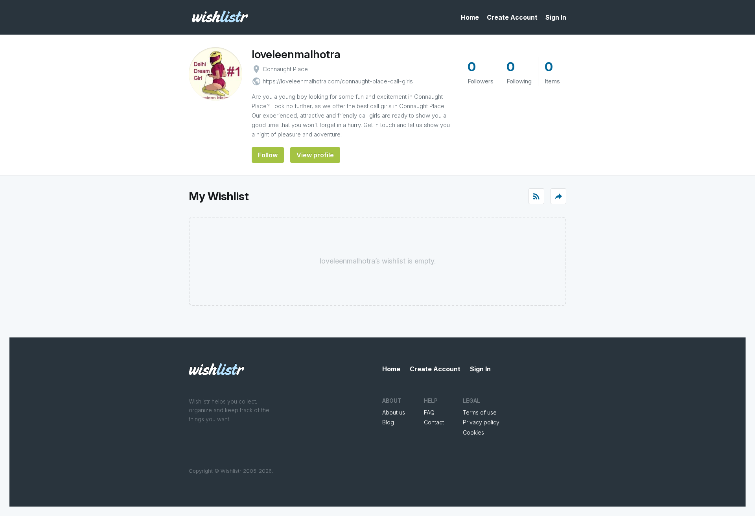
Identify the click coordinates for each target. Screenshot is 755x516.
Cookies (473, 432)
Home (470, 17)
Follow (268, 155)
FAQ (429, 412)
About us (393, 412)
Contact (434, 422)
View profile (315, 155)
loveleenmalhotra (296, 54)
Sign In (555, 17)
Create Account (512, 17)
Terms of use (480, 412)
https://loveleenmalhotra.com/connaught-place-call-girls (338, 81)
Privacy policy (481, 422)
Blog (388, 422)
